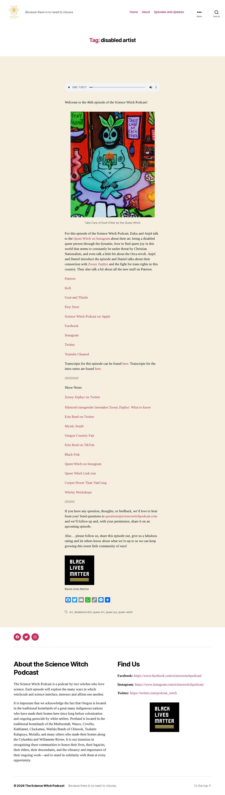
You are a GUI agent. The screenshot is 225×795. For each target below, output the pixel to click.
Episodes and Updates (169, 12)
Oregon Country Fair (80, 435)
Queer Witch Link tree (80, 473)
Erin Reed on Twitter (80, 417)
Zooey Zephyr (98, 264)
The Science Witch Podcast (44, 785)
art (71, 612)
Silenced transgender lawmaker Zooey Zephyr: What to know (108, 407)
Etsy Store (72, 307)
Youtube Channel (77, 354)
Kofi (68, 288)
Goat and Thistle (76, 297)
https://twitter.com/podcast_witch (153, 693)
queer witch (125, 612)
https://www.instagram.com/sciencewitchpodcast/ (169, 684)
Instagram (72, 335)
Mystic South (74, 426)
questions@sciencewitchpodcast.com (131, 516)
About (146, 12)
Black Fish (73, 454)
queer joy (111, 612)
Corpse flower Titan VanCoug (86, 483)
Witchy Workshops (78, 492)
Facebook (71, 326)
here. (126, 363)
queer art (98, 612)
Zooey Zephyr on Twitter (82, 397)
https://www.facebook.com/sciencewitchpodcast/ (168, 676)
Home (134, 12)
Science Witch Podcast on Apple (87, 316)
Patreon (70, 278)
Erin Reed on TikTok (80, 445)
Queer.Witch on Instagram (92, 238)
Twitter (70, 344)
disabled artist (83, 612)
